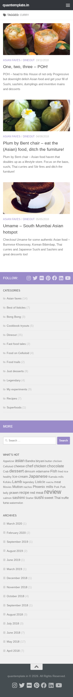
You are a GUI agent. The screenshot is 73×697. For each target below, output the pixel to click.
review (52, 491)
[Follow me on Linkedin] (61, 278)
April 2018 (13, 650)
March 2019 (14, 569)
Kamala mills (56, 476)
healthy (7, 476)
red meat (36, 493)
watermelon (16, 502)
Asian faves (11, 60)
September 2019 (17, 541)
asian (20, 460)
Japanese (38, 476)
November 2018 (17, 587)
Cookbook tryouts (18, 325)
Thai (57, 498)
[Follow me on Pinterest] (48, 278)
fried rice (63, 471)
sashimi (18, 497)
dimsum (30, 471)
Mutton (17, 487)
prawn (13, 493)
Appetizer (8, 461)
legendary (28, 482)
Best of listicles (16, 307)
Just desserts (15, 371)
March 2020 (14, 523)
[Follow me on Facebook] (54, 278)
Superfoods (14, 407)
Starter (29, 498)
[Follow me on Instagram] (28, 278)
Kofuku (7, 482)
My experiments (17, 389)
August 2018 (15, 614)
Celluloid (8, 466)
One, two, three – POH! (25, 66)
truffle (65, 498)
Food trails (13, 362)
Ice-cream (20, 476)
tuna (6, 502)
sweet (48, 498)
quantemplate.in (16, 5)
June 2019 (13, 559)
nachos (28, 487)
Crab (6, 471)
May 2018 (13, 641)
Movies (7, 487)
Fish (53, 471)
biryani (40, 461)
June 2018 (13, 632)
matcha (49, 482)
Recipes (12, 398)
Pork (56, 487)
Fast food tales (16, 343)
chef (29, 466)
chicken (40, 466)
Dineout (29, 60)
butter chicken (53, 461)
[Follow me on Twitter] (35, 278)
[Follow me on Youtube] (67, 278)
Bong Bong (14, 316)
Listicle (40, 482)
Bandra (30, 461)
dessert (16, 471)
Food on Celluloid (18, 353)
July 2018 (13, 623)
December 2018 (17, 578)
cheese (19, 466)
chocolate (55, 466)
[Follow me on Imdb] (41, 278)
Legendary (13, 380)
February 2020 (16, 532)
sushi (39, 497)
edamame (42, 471)
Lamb (17, 481)
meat (57, 482)
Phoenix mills (43, 487)
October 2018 (15, 596)
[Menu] (68, 5)
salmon (7, 498)
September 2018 (17, 605)
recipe (24, 492)
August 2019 (15, 551)
